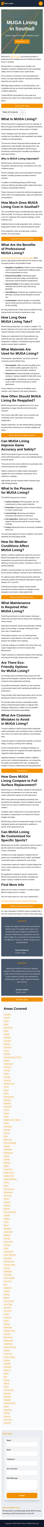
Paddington (8, 1149)
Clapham (7, 1202)
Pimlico (6, 1182)
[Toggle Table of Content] (21, 112)
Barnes (6, 1093)
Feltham (7, 1060)
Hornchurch (8, 1419)
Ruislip (6, 1074)
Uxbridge (7, 1077)
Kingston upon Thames (12, 1120)
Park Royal (8, 1047)
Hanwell (12, 901)
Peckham (7, 1245)
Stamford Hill (8, 1251)
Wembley (7, 1054)
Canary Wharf (9, 1301)
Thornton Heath (9, 1265)
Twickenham (8, 1064)
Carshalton (8, 1258)
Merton (6, 1186)
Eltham (6, 1373)
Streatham (7, 1228)
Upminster (7, 1423)
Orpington (7, 1400)
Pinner (6, 1090)
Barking (6, 1380)
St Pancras (8, 1195)
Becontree (7, 1396)
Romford (7, 1413)
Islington (7, 1218)
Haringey (7, 1238)
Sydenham (8, 1288)
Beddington (8, 1271)
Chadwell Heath (9, 1403)
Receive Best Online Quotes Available (22, 435)
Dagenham (8, 1410)
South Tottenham (10, 1255)
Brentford (7, 1044)
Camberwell (8, 1232)
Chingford (7, 1363)
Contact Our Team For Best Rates (22, 239)
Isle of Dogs (8, 1304)
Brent (6, 1136)
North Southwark (10, 1212)
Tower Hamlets (9, 1278)
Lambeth (7, 1215)
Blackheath (8, 1327)
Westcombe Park (10, 1347)
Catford (6, 1314)
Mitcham (7, 1209)
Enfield (6, 1321)
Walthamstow (8, 1340)
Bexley (6, 1406)
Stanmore (7, 1130)
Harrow (6, 1050)
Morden (6, 1199)
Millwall (6, 1298)
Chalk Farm (8, 1169)
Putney (6, 1116)
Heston (18, 901)
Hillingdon (7, 1037)
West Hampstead (10, 1143)
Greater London (9, 1357)
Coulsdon (7, 1334)
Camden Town (9, 1172)
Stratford (7, 1324)
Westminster (8, 1192)
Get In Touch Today (22, 106)
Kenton (6, 1087)
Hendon (7, 1133)
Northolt (6, 1034)
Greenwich (8, 1311)
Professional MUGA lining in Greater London (17, 258)
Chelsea (7, 1159)
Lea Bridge (8, 1274)
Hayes (24, 901)
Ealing (6, 1031)
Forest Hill (7, 1281)
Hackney (7, 1268)
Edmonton (7, 1307)
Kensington (8, 1126)
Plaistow (7, 1350)
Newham (7, 1360)
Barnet (6, 1225)
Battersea (7, 1162)
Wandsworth (8, 1153)
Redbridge (7, 1367)
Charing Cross (9, 1189)
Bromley (7, 1294)
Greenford (4, 901)
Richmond (7, 1067)
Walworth (7, 1235)
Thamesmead (9, 1390)
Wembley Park (9, 1083)
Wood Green (8, 1242)
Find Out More (22, 771)
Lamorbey (7, 1393)
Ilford (5, 1377)
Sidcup (6, 1386)
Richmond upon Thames (13, 1057)
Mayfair (6, 1166)
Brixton (6, 1222)
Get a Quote (20, 41)
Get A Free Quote (22, 999)
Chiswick (7, 1070)
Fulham (6, 1110)
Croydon (7, 1291)
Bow (5, 1284)
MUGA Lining (15, 56)
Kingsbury (7, 1103)
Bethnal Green (9, 1261)
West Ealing (32, 901)
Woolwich (7, 1370)
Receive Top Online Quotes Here (22, 597)
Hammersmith (9, 1097)
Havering (7, 1416)
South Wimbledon (10, 1179)
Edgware (7, 1146)
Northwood (8, 1106)
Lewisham (7, 1317)
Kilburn (6, 1123)
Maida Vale (8, 1139)
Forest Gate (8, 1354)
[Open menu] (41, 3)
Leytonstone (8, 1344)
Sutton (6, 1248)
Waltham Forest (9, 1330)
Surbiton (7, 1156)
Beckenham (8, 1337)
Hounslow (7, 1041)
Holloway (7, 1205)
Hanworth (7, 1080)
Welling (6, 1383)
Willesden (7, 1100)
